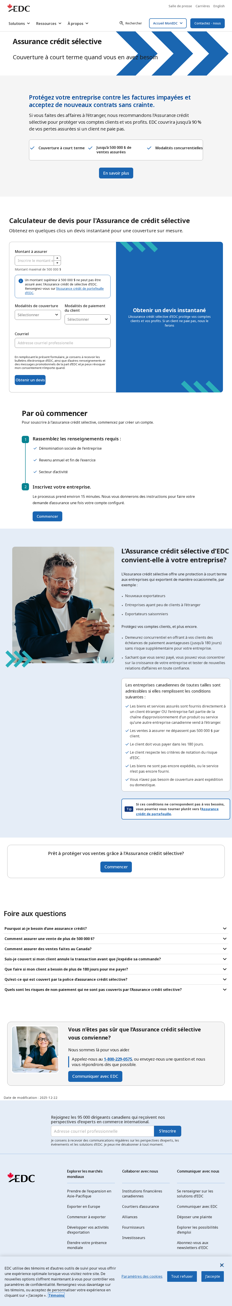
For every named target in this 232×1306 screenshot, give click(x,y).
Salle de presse (180, 6)
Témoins (56, 1295)
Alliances (130, 1216)
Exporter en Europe (83, 1206)
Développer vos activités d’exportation (88, 1230)
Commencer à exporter (86, 1216)
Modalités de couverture (36, 306)
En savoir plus (116, 173)
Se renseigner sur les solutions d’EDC (195, 1194)
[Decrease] (57, 263)
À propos (75, 23)
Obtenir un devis (30, 380)
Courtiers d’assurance (140, 1206)
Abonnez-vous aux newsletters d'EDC (192, 1245)
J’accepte (212, 1276)
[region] (116, 1281)
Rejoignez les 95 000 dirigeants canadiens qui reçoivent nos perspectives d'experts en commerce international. (108, 1119)
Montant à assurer (31, 251)
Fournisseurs (133, 1227)
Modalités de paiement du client (85, 308)
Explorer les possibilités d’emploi (197, 1230)
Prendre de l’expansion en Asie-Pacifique (89, 1194)
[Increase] (57, 258)
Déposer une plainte (194, 1216)
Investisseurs (133, 1237)
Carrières (203, 6)
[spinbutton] (38, 261)
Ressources (46, 23)
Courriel (22, 334)
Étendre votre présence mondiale (87, 1245)
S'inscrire (167, 1131)
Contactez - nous (207, 23)
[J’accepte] (222, 1265)
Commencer (47, 516)
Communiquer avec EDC (95, 1076)
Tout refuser (182, 1276)
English (219, 6)
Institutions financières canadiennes (142, 1194)
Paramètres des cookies (142, 1276)
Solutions (17, 23)
